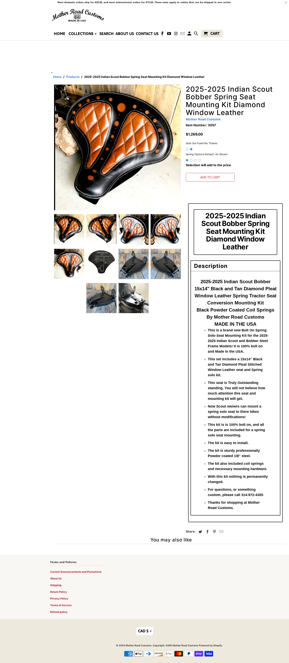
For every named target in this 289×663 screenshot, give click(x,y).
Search (106, 33)
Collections (83, 33)
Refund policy (59, 611)
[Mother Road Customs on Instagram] (176, 34)
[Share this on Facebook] (207, 532)
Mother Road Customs (203, 119)
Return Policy (58, 591)
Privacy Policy (59, 598)
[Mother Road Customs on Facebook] (162, 34)
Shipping (55, 585)
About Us (125, 33)
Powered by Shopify (210, 645)
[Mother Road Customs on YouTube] (169, 34)
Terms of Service (61, 605)
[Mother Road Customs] (77, 15)
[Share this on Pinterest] (214, 532)
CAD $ (145, 631)
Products (72, 77)
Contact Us (147, 33)
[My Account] (189, 34)
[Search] (196, 34)
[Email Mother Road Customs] (182, 34)
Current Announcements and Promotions (75, 571)
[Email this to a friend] (221, 532)
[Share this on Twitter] (200, 532)
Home (59, 33)
